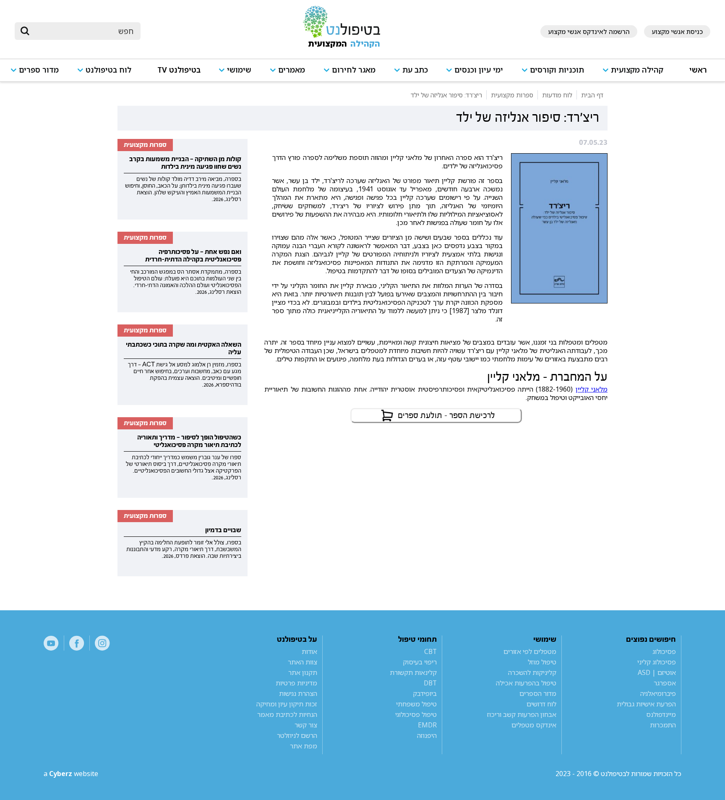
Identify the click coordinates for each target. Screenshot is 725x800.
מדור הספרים (537, 693)
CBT (430, 651)
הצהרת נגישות (298, 693)
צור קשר (306, 725)
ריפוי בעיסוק (420, 662)
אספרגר (665, 683)
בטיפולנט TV (179, 70)
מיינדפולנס (661, 714)
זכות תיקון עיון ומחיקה (286, 704)
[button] (636, 74)
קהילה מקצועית (637, 70)
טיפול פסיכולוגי (416, 714)
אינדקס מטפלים (533, 725)
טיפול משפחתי (416, 704)
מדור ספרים (39, 70)
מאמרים (291, 70)
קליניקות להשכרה (532, 672)
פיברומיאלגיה (658, 693)
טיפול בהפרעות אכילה (526, 683)
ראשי (698, 70)
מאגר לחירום (354, 70)
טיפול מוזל (542, 662)
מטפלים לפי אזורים (529, 651)
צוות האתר (302, 662)
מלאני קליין (592, 389)
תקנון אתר (302, 672)
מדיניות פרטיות (296, 683)
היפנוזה (427, 735)
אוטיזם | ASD (657, 672)
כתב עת (415, 70)
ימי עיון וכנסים (478, 70)
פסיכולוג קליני (656, 662)
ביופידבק (425, 693)
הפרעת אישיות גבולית (646, 704)
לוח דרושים (541, 704)
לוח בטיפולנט (108, 70)
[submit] (25, 31)
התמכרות (663, 725)
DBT (430, 683)
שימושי (239, 70)
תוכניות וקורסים (557, 70)
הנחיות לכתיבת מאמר (287, 714)
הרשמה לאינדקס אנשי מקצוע (589, 31)
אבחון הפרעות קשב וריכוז (521, 714)
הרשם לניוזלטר (297, 735)
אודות (309, 651)
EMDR (427, 725)
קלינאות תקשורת (413, 672)
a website (71, 773)
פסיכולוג (664, 651)
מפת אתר (303, 746)
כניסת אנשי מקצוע (677, 31)
